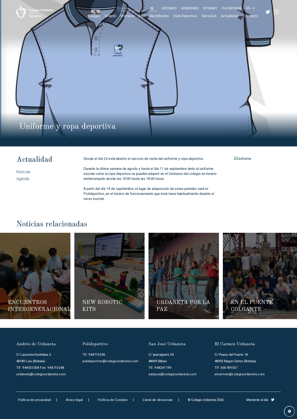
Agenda (22, 178)
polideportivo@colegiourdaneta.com (110, 361)
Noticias (23, 171)
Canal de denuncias (158, 400)
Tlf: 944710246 (93, 355)
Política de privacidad (34, 400)
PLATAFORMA (232, 8)
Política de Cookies (113, 400)
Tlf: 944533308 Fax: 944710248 (40, 368)
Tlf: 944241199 (159, 368)
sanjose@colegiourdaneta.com (172, 374)
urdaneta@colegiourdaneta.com (41, 374)
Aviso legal (74, 400)
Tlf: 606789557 (226, 368)
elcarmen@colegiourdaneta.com (240, 374)
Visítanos (169, 8)
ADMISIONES (190, 8)
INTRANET (210, 8)
